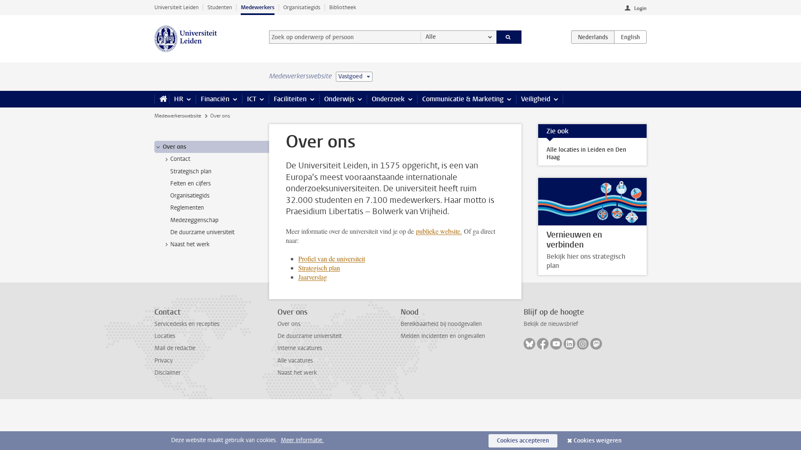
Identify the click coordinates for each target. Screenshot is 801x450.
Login (640, 8)
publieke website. (439, 231)
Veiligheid (535, 99)
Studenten (219, 7)
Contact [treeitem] (180, 159)
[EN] (630, 37)
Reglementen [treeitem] (187, 208)
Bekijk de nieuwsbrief (551, 324)
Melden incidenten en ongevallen (442, 336)
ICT (251, 99)
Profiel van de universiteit (331, 258)
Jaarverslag (312, 276)
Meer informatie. (302, 440)
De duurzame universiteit (309, 336)
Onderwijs (339, 99)
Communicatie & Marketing (463, 99)
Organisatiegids (301, 7)
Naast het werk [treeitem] (189, 244)
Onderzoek (388, 99)
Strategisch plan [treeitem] (191, 171)
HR (178, 99)
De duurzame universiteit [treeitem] (202, 232)
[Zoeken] (509, 37)
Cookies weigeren (598, 441)
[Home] (161, 99)
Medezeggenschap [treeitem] (194, 220)
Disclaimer (167, 373)
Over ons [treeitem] (174, 147)
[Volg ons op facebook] (543, 344)
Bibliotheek (342, 7)
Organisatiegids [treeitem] (189, 196)
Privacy (163, 361)
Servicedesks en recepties (186, 324)
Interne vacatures (299, 348)
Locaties (164, 336)
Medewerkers (258, 7)
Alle (431, 37)
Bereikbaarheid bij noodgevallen (441, 324)
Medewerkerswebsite (177, 115)
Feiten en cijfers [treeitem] (190, 184)
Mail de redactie (174, 348)
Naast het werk (297, 373)
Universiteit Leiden (176, 7)
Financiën (215, 99)
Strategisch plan (319, 267)
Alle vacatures (295, 361)
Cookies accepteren (523, 441)
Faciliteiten (290, 99)
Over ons (288, 324)
